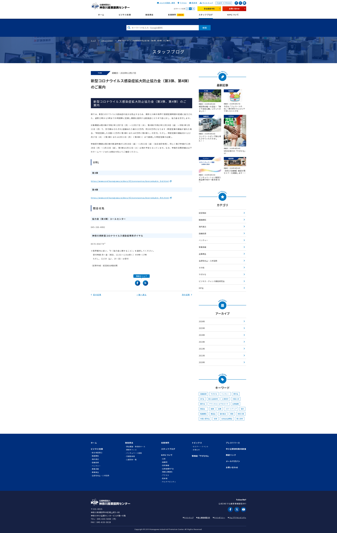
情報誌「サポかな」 (201, 456)
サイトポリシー (219, 517)
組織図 (164, 462)
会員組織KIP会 (168, 469)
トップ (93, 40)
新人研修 (240, 419)
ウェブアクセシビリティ (237, 517)
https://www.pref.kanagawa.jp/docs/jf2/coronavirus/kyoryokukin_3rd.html (130, 181)
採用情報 (165, 465)
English (219, 3)
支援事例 (175, 14)
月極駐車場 (130, 456)
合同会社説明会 (226, 419)
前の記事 (97, 294)
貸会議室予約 (209, 8)
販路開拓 (202, 219)
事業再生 (95, 472)
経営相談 (202, 213)
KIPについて (233, 14)
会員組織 (235, 404)
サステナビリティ (169, 482)
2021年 (202, 355)
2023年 (202, 342)
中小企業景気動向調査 (236, 449)
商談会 (203, 409)
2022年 (202, 348)
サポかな (202, 274)
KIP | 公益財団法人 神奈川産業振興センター (110, 6)
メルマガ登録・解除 (167, 3)
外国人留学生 (205, 419)
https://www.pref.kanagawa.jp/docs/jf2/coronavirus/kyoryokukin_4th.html (130, 197)
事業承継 (202, 247)
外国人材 (236, 399)
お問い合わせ (234, 8)
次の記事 (186, 294)
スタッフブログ (206, 14)
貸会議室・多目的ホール (135, 446)
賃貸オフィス (131, 450)
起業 (219, 409)
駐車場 (194, 3)
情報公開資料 (167, 472)
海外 (242, 409)
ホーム (101, 14)
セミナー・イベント (201, 446)
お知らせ (196, 450)
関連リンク (231, 455)
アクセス (183, 3)
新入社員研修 (213, 399)
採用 (215, 419)
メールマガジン (233, 461)
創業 (212, 409)
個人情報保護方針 (203, 517)
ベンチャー (203, 240)
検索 (204, 27)
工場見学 (225, 399)
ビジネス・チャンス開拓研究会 (212, 281)
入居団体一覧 (131, 460)
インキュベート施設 (134, 453)
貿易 (231, 414)
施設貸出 (149, 14)
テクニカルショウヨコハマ (218, 404)
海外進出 (202, 226)
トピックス (197, 443)
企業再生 (202, 254)
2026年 (202, 321)
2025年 (202, 328)
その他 (201, 267)
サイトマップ (207, 3)
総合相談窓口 (97, 453)
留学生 (235, 394)
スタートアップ (231, 409)
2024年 (202, 335)
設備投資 (202, 233)
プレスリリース (233, 443)
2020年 (202, 362)
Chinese (228, 3)
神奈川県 (241, 414)
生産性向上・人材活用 (208, 260)
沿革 (164, 459)
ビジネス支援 (125, 14)
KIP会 (201, 288)
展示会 (202, 404)
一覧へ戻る (142, 294)
